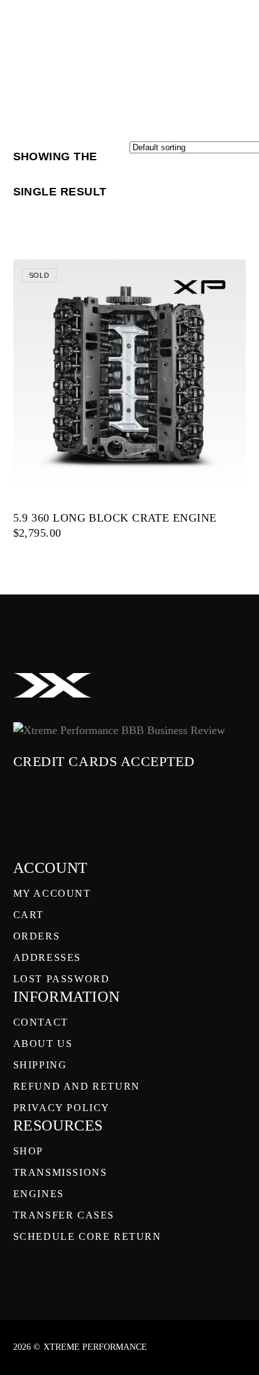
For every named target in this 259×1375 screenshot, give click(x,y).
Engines (38, 1193)
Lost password (61, 978)
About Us (43, 1043)
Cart (28, 914)
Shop (28, 1151)
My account (52, 893)
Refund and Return (76, 1086)
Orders (36, 936)
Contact (41, 1022)
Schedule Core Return (87, 1236)
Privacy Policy (61, 1107)
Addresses (47, 957)
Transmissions (60, 1172)
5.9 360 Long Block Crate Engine (115, 518)
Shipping (40, 1065)
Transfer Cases (63, 1215)
